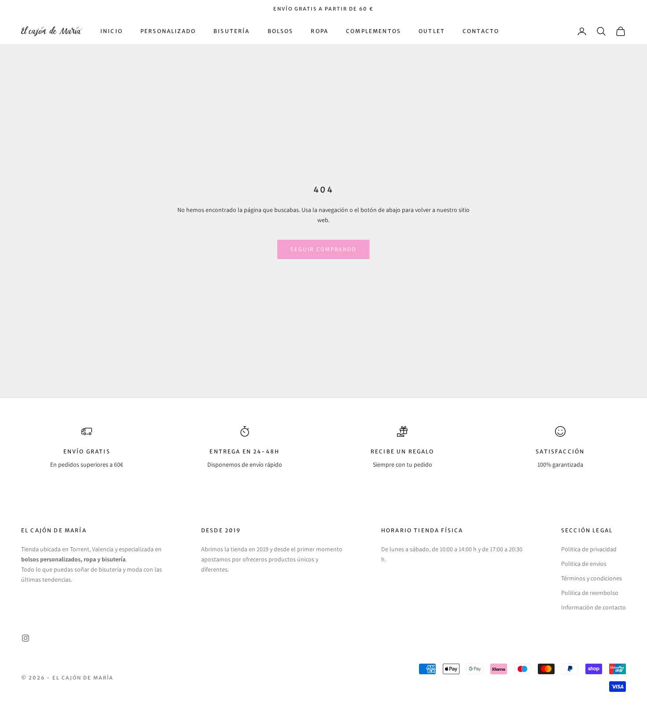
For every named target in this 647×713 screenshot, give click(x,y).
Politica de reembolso (589, 593)
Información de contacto (593, 607)
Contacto (481, 31)
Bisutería (231, 31)
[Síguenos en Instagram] (25, 638)
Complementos (373, 31)
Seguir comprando (323, 249)
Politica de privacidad (589, 549)
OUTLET (432, 31)
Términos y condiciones (591, 578)
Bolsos (281, 31)
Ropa (319, 31)
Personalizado (168, 31)
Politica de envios (584, 564)
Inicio (111, 31)
